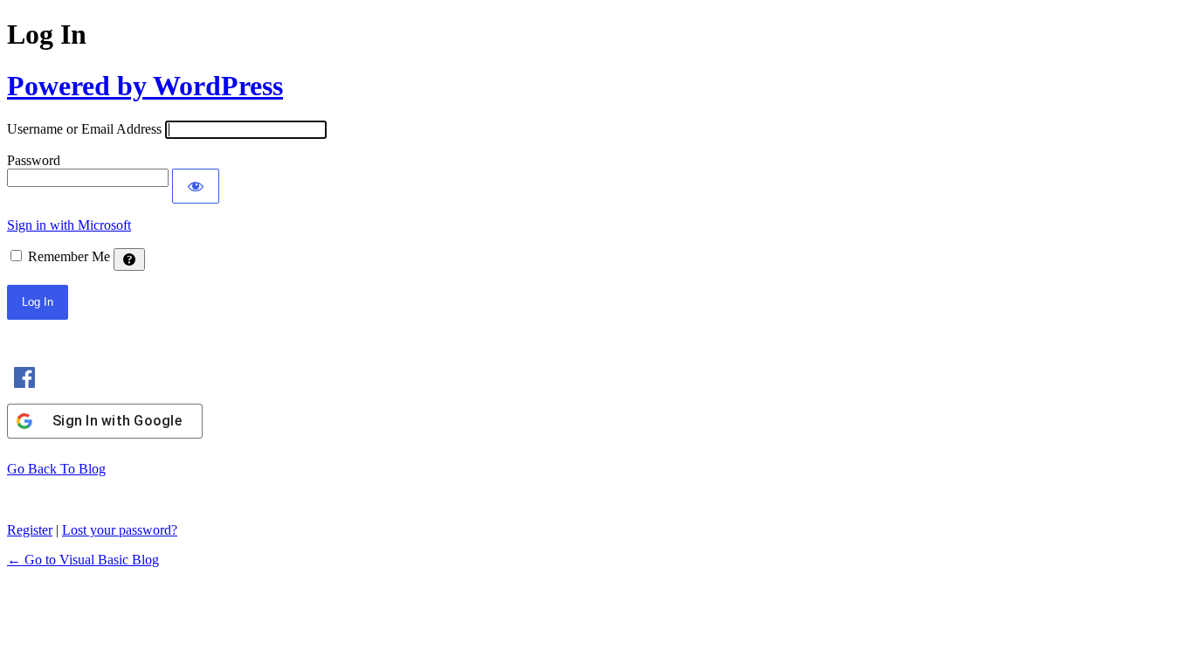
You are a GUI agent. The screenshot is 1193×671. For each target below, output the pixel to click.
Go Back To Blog (56, 468)
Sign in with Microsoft (69, 225)
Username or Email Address (84, 128)
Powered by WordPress (145, 85)
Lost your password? (119, 529)
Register (29, 529)
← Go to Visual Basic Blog (83, 559)
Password (33, 160)
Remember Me (69, 256)
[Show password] (195, 186)
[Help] (129, 259)
